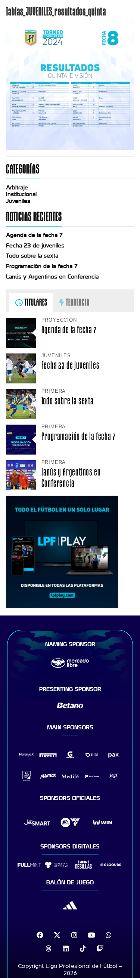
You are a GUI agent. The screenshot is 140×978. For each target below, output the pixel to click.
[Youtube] (91, 935)
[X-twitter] (57, 935)
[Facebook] (40, 935)
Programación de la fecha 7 (42, 266)
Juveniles (18, 201)
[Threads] (48, 948)
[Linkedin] (65, 948)
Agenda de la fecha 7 (34, 235)
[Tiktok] (83, 948)
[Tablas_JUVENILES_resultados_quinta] (70, 148)
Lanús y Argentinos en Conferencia (52, 277)
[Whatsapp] (108, 935)
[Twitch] (100, 948)
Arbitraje (17, 188)
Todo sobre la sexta (32, 256)
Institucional (21, 194)
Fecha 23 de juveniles (35, 246)
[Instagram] (74, 935)
